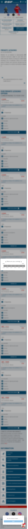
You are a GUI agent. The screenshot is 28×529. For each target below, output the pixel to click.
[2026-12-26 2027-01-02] (21, 266)
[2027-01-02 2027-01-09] (25, 266)
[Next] (21, 261)
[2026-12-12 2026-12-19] (13, 266)
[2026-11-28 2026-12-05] (5, 266)
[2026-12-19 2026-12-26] (17, 266)
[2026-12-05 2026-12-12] (9, 266)
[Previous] (5, 261)
